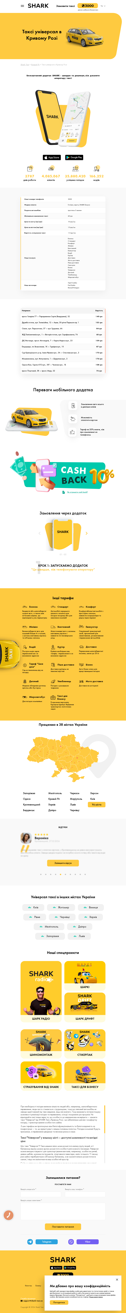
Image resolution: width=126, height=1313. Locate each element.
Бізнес (70, 267)
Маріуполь (76, 799)
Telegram (46, 1241)
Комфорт (71, 243)
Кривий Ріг (35, 65)
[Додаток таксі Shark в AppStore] (52, 157)
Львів (73, 804)
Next (86, 533)
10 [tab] (85, 874)
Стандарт (72, 241)
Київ (92, 799)
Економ (70, 239)
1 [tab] (40, 874)
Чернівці (74, 810)
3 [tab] (50, 874)
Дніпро (52, 810)
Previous (39, 533)
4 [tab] (55, 874)
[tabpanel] (63, 842)
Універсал (71, 270)
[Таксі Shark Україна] (38, 6)
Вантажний (72, 248)
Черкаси (74, 793)
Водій (70, 253)
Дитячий (71, 272)
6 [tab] (65, 874)
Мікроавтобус (73, 277)
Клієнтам (28, 1286)
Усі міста (96, 804)
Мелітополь (55, 793)
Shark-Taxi (25, 65)
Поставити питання (63, 1226)
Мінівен (70, 246)
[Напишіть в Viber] (71, 1242)
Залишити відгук (63, 863)
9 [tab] (80, 874)
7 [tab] (70, 874)
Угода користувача (96, 1297)
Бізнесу (38, 1286)
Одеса (27, 799)
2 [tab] (45, 874)
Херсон (94, 793)
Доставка (71, 258)
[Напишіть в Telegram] (30, 1242)
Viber (87, 1241)
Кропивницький (31, 804)
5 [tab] (60, 874)
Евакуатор (72, 251)
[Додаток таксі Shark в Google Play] (74, 157)
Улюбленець (72, 275)
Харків (51, 804)
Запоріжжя (29, 793)
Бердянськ (28, 810)
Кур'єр (70, 255)
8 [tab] (75, 874)
